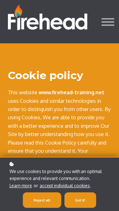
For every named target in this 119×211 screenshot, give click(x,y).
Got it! (80, 200)
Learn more (21, 185)
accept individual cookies (65, 185)
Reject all (42, 200)
